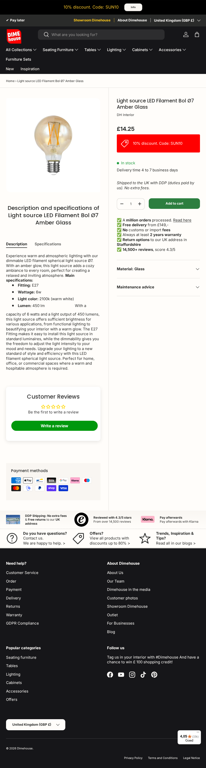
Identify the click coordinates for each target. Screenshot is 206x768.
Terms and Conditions (163, 758)
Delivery (13, 598)
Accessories (17, 691)
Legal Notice (191, 758)
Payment (14, 589)
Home (10, 81)
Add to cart (174, 203)
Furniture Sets (18, 59)
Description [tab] (16, 244)
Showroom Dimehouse (92, 20)
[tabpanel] (53, 312)
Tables (12, 665)
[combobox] (101, 34)
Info (133, 7)
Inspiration (30, 68)
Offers (11, 699)
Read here (182, 220)
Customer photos (122, 598)
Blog (111, 631)
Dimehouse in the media (128, 589)
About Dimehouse (132, 20)
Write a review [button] (54, 425)
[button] (196, 34)
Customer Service (22, 572)
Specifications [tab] (48, 244)
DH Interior (125, 115)
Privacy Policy (133, 758)
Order (11, 581)
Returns (13, 606)
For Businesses (120, 623)
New (10, 68)
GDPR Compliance (22, 623)
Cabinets (14, 682)
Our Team (115, 581)
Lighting (13, 674)
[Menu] (198, 733)
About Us (115, 572)
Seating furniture (21, 657)
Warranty (14, 614)
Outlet (112, 614)
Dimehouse (25, 748)
